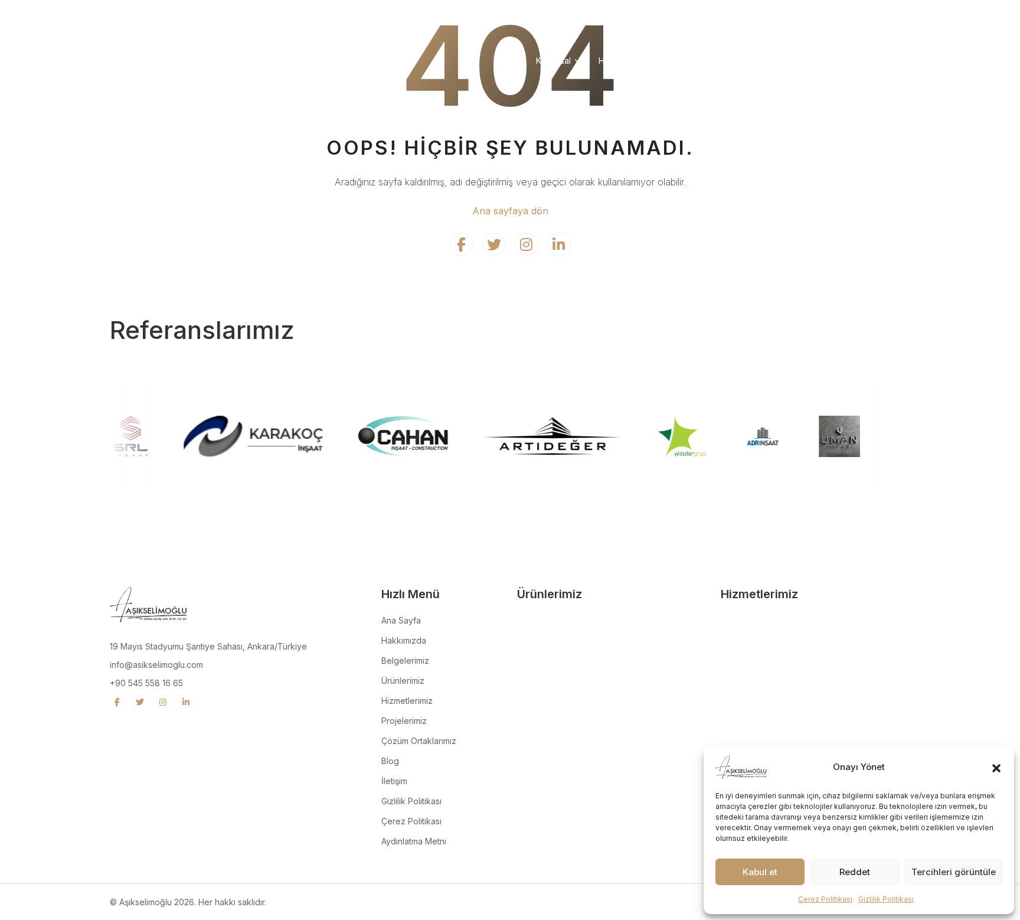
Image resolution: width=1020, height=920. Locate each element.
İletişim (897, 61)
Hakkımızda (403, 640)
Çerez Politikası (825, 899)
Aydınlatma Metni (413, 841)
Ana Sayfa (401, 620)
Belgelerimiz (405, 660)
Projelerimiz (751, 61)
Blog (390, 761)
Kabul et (760, 871)
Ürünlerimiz (689, 61)
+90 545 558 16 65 (146, 683)
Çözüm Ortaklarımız (829, 61)
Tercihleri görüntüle (953, 871)
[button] (996, 767)
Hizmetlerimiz (624, 61)
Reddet (854, 871)
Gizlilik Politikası (886, 899)
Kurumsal (553, 61)
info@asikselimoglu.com (156, 665)
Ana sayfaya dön (510, 211)
